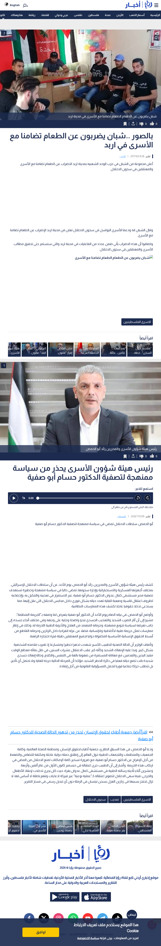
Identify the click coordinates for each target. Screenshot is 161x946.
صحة (107, 15)
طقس (78, 15)
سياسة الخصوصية (88, 938)
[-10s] (138, 498)
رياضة (32, 15)
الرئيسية (155, 15)
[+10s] (147, 498)
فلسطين (93, 15)
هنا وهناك (17, 15)
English (15, 5)
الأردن (119, 15)
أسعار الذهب (136, 15)
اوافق (41, 932)
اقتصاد (45, 15)
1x (23, 498)
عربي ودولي (61, 15)
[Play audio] (14, 498)
